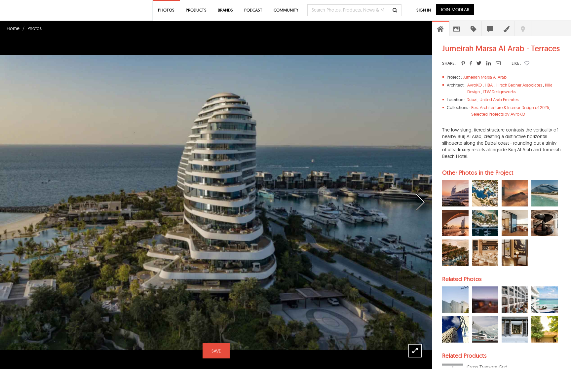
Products (196, 10)
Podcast (253, 10)
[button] (526, 63)
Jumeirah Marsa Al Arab (485, 77)
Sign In (423, 10)
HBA (489, 85)
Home (13, 28)
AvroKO (474, 85)
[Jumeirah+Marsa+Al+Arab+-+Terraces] (463, 63)
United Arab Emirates (498, 99)
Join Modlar (455, 10)
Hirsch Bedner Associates (519, 85)
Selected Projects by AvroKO (498, 114)
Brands (225, 10)
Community (286, 10)
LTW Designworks (499, 91)
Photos (34, 28)
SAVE (216, 350)
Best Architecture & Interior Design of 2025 (510, 107)
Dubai (472, 99)
